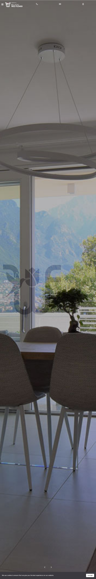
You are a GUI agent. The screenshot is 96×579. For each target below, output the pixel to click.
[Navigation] (2, 4)
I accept (90, 575)
